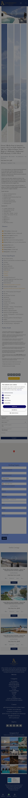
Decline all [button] (14, 409)
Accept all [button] (14, 406)
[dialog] (14, 399)
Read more (19, 389)
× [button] (25, 384)
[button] (14, 413)
